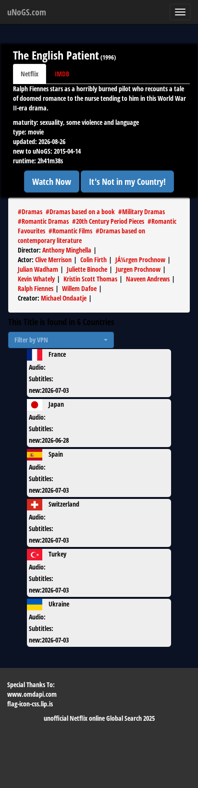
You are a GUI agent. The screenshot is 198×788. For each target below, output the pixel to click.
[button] (61, 340)
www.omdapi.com (32, 694)
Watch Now (51, 181)
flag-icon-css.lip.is (30, 703)
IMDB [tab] (62, 73)
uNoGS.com (26, 12)
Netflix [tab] (29, 73)
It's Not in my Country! (127, 181)
